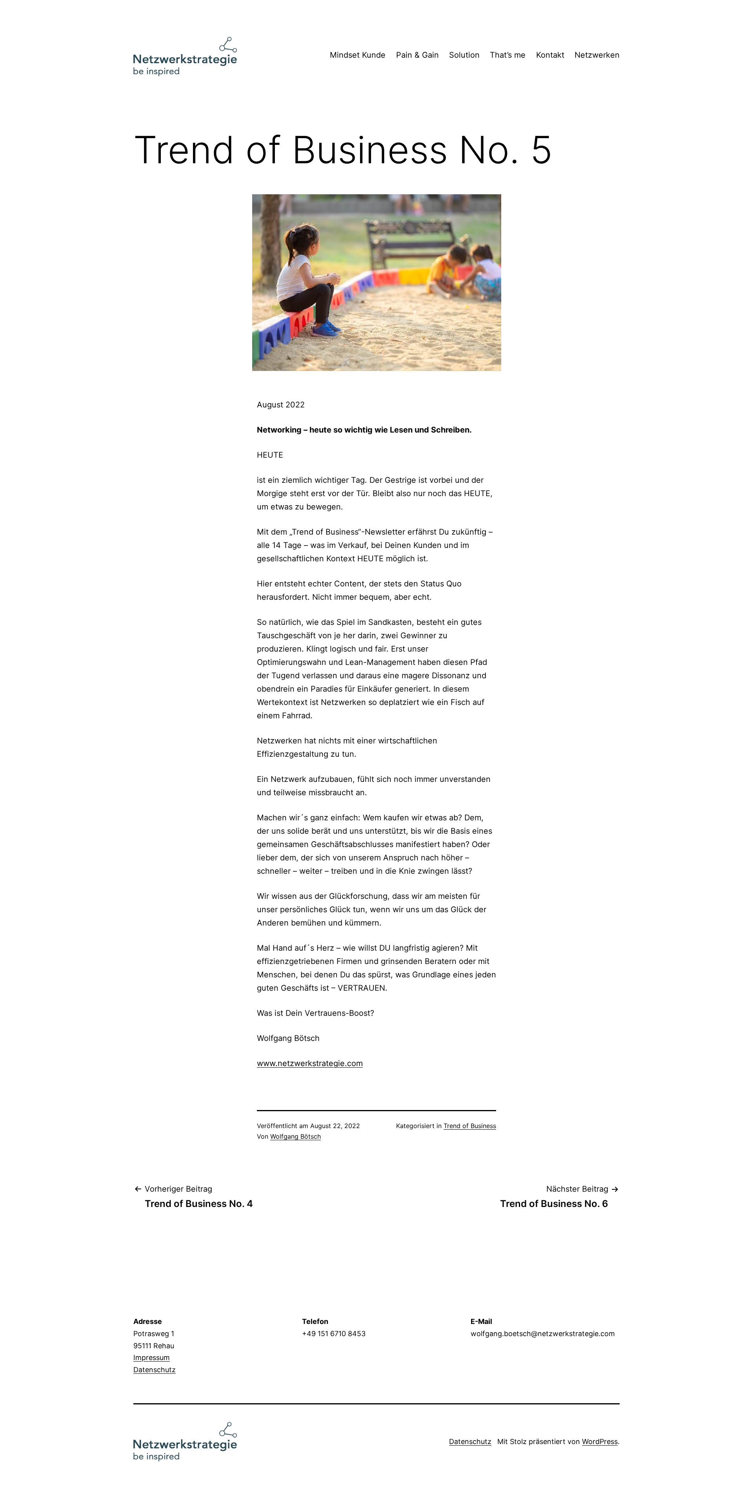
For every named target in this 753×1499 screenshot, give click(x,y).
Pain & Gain (417, 55)
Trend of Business (470, 1126)
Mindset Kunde (358, 55)
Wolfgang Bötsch (295, 1136)
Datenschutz (154, 1370)
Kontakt (550, 55)
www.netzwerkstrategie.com (310, 1063)
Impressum (151, 1357)
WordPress (600, 1441)
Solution (464, 55)
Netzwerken (597, 55)
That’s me (508, 55)
